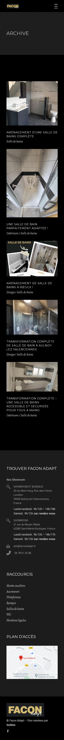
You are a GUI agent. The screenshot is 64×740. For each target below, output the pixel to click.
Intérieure (12, 233)
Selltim (10, 725)
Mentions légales (16, 620)
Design (10, 292)
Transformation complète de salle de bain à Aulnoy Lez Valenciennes (30, 345)
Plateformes (13, 597)
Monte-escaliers (15, 585)
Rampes (11, 603)
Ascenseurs (12, 591)
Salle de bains (14, 141)
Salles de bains (15, 609)
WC (8, 614)
